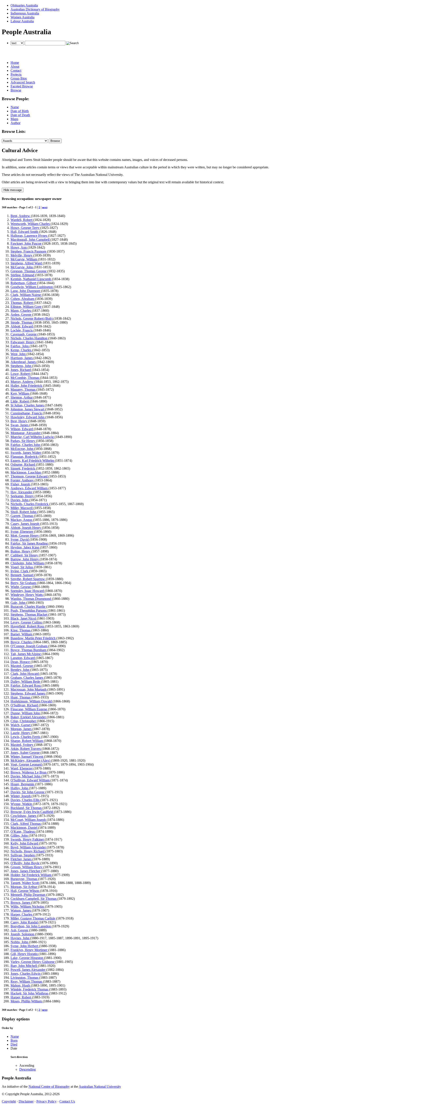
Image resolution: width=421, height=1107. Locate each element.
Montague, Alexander (26, 433)
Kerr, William (20, 393)
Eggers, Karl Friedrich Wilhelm (33, 460)
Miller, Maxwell (22, 508)
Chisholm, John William (28, 563)
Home (15, 62)
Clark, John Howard (25, 674)
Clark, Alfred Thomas (26, 823)
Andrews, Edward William (29, 488)
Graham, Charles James (27, 677)
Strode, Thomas (22, 322)
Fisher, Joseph (21, 484)
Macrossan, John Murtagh (29, 689)
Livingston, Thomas (25, 977)
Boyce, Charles (22, 642)
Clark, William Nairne (26, 295)
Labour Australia (22, 21)
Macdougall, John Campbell (30, 239)
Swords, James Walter (26, 453)
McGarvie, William (24, 259)
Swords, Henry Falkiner (28, 839)
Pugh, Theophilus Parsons (29, 610)
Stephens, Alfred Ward (27, 263)
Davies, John (20, 500)
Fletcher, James (21, 859)
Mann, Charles (21, 310)
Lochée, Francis (22, 330)
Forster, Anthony (23, 480)
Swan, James (20, 425)
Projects (16, 74)
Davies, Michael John (26, 776)
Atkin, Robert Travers (26, 748)
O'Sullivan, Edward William (30, 780)
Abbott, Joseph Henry (26, 527)
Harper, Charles (22, 914)
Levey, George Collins (27, 622)
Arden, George (21, 314)
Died (14, 1044)
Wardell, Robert (22, 220)
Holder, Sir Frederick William (31, 875)
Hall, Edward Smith (25, 232)
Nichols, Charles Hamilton (29, 338)
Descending (27, 1069)
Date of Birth (20, 111)
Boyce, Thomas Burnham (29, 650)
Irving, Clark (20, 571)
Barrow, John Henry (25, 559)
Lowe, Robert (21, 374)
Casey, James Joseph (25, 524)
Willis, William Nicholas (28, 906)
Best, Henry (19, 421)
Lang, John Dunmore (26, 291)
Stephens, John (21, 366)
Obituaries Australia (24, 5)
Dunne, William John (26, 713)
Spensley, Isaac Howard (28, 591)
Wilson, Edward (22, 429)
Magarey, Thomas (23, 389)
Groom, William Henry (27, 867)
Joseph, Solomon (23, 934)
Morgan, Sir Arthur (24, 887)
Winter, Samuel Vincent (27, 756)
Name (15, 107)
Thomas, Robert (22, 303)
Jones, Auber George (26, 752)
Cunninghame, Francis (27, 413)
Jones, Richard (21, 370)
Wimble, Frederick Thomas (30, 989)
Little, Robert (20, 401)
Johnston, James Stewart (28, 409)
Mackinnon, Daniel (24, 827)
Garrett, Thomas (22, 516)
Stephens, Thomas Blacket (29, 614)
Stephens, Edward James (28, 693)
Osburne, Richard (23, 464)
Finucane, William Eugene (29, 709)
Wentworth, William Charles (31, 224)
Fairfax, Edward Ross (26, 685)
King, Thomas (21, 630)
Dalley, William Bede (26, 681)
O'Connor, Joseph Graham (29, 646)
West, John (19, 354)
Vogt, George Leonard (27, 764)
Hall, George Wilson (25, 891)
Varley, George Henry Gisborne (33, 962)
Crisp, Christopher (24, 721)
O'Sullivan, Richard (25, 705)
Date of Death (20, 115)
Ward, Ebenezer (22, 768)
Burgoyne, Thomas (24, 879)
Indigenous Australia (25, 13)
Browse (16, 90)
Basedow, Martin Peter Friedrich (33, 638)
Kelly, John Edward (25, 843)
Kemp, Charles (21, 350)
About (15, 66)
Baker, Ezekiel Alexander (29, 717)
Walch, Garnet (21, 725)
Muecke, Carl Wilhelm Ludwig (33, 437)
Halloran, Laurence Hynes (29, 235)
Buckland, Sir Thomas (27, 808)
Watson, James (21, 910)
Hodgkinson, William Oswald (32, 701)
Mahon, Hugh (21, 985)
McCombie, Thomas (25, 378)
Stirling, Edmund (23, 275)
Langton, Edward (23, 658)
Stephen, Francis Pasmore (29, 251)
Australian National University (100, 1086)
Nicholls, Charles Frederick (30, 504)
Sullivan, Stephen (23, 855)
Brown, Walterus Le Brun (29, 772)
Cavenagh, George (24, 334)
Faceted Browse (22, 86)
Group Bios (19, 78)
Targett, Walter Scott (25, 883)
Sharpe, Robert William (27, 741)
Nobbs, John (20, 942)
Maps (14, 119)
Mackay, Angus (22, 520)
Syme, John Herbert (25, 946)
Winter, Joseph (21, 796)
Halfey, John (20, 788)
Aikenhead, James (24, 362)
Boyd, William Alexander (29, 847)
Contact (16, 70)
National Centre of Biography (49, 1086)
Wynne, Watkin (22, 804)
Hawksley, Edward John (28, 417)
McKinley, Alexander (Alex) (31, 760)
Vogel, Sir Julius (22, 567)
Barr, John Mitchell (24, 966)
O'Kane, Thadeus (23, 831)
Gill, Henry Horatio (25, 954)
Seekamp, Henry (23, 496)
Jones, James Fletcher (26, 871)
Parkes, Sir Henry (23, 441)
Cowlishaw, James (24, 816)
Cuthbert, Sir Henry (25, 555)
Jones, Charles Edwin (26, 973)
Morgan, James (21, 729)
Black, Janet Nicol (24, 618)
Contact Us (67, 1101)
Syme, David (20, 539)
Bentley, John (20, 670)
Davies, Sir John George (28, 792)
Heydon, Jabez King (25, 547)
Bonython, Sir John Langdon (31, 926)
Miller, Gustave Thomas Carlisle (33, 918)
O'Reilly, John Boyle (25, 863)
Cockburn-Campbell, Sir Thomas (34, 898)
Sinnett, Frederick (23, 468)
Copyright (9, 1101)
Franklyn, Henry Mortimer (29, 950)
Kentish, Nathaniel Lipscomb (31, 279)
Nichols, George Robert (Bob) (32, 318)
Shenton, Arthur (22, 397)
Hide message (13, 190)
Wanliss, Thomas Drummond (31, 599)
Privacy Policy (46, 1101)
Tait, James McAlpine (26, 654)
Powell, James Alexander (28, 970)
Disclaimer (26, 1101)
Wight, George (21, 587)
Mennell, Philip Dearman (28, 895)
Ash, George (20, 930)
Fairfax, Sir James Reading (30, 543)
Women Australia (22, 17)
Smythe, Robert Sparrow (28, 579)
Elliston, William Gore (26, 306)
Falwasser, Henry (23, 342)
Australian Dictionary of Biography (35, 9)
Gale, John (18, 602)
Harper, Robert (21, 997)
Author (15, 123)
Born (14, 1040)
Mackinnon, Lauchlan (26, 472)
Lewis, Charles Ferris (26, 737)
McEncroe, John (22, 449)
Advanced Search (23, 82)
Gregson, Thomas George (29, 271)
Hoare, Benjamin (23, 784)
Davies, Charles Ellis (25, 800)
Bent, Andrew (21, 216)
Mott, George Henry (25, 535)
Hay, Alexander (22, 492)
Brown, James (21, 902)
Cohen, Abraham (23, 299)
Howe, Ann (19, 247)
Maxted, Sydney (22, 745)
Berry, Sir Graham (24, 583)
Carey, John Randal (25, 922)
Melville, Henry (22, 255)
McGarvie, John (22, 267)
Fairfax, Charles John (26, 445)
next (44, 207)
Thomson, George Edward (29, 476)
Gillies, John (20, 835)
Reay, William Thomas (27, 981)
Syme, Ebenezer (22, 531)
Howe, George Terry (25, 228)
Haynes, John (20, 938)
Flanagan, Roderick (25, 456)
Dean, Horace (21, 662)
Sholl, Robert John (24, 512)
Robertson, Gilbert (24, 283)
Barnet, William (22, 634)
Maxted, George (22, 666)
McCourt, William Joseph (29, 820)
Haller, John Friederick (27, 385)
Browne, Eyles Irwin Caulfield (32, 812)
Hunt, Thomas (21, 697)
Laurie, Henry (21, 733)
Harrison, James (22, 358)
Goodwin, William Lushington (32, 287)
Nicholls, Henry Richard (28, 851)
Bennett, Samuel (22, 575)
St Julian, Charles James (28, 405)
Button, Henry (21, 551)
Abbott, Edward (22, 326)
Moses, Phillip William (27, 1001)
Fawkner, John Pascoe (26, 243)
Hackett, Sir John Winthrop (30, 993)
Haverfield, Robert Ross (28, 626)
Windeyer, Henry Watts (27, 595)
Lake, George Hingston (27, 958)
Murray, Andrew (22, 381)
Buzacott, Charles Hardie (28, 606)
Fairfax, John (20, 346)
